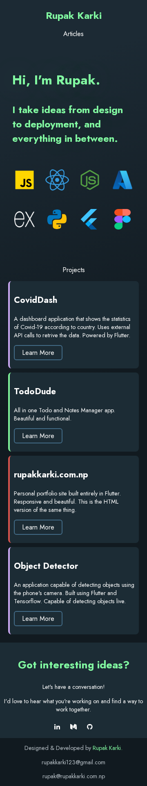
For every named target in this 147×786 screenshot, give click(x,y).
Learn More (38, 352)
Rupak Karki (74, 15)
